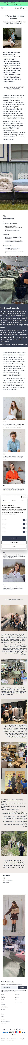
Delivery (3, 1019)
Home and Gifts (4, 1007)
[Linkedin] (16, 1029)
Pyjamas (3, 1004)
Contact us (3, 1023)
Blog (16, 999)
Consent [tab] (5, 500)
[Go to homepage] (2, 8)
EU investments (18, 1002)
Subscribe (22, 987)
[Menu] (26, 8)
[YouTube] (13, 1029)
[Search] (15, 8)
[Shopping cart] (23, 8)
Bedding (3, 997)
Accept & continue (14, 538)
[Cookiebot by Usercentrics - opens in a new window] (21, 497)
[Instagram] (7, 1029)
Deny (14, 546)
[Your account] (18, 8)
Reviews (3, 1009)
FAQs (2, 1016)
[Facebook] (4, 1029)
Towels (2, 1002)
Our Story (17, 997)
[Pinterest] (10, 1029)
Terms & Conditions (10, 1040)
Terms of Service (9, 991)
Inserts (2, 999)
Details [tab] (14, 500)
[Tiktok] (20, 1029)
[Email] (23, 1029)
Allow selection (14, 542)
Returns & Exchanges (5, 1021)
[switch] (25, 524)
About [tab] (23, 500)
